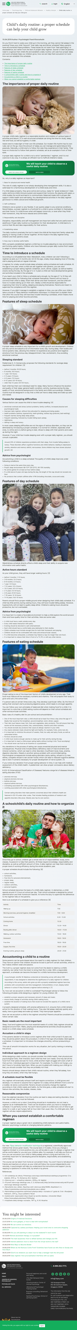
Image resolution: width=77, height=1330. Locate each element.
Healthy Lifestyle (51, 10)
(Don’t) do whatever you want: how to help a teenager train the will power (37, 1253)
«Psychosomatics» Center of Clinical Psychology (35, 1283)
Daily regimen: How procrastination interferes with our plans (32, 1256)
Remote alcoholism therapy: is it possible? (24, 1236)
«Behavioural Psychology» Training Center (35, 1288)
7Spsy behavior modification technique (25, 1146)
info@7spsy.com (57, 1279)
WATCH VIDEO (39, 172)
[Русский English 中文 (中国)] (67, 4)
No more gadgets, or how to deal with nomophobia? (29, 1222)
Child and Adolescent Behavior (34, 10)
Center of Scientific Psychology (9, 1280)
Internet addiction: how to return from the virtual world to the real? (34, 1242)
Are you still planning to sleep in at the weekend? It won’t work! (33, 1233)
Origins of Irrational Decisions (21, 1219)
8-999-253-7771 (59, 1266)
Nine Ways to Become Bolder (20, 1245)
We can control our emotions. (20, 1225)
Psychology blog (17, 10)
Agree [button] (42, 1325)
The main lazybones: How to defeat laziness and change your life (33, 1239)
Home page (5, 10)
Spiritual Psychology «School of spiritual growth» (36, 1297)
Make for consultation (16, 172)
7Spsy (4, 1276)
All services (6, 1287)
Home (4, 1273)
